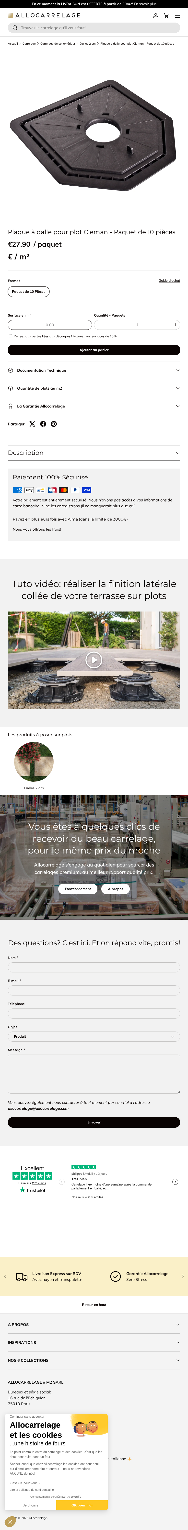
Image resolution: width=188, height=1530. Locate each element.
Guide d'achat (169, 280)
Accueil (13, 43)
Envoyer (94, 1122)
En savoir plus (145, 4)
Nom (12, 958)
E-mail (13, 981)
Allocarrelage (38, 1518)
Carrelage (29, 43)
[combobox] (94, 28)
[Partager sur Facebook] (43, 424)
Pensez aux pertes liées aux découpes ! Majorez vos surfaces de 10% (65, 336)
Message (15, 1050)
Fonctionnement (78, 889)
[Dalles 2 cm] (34, 761)
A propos (115, 889)
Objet (12, 1027)
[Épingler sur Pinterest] (53, 424)
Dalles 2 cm (88, 43)
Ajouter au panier (94, 350)
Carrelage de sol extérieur (57, 43)
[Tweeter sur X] (32, 424)
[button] (166, 15)
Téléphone (16, 1004)
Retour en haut (94, 1304)
